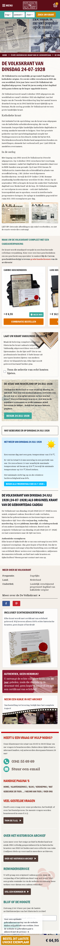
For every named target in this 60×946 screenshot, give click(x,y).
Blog (31, 786)
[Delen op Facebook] (6, 603)
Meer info (37, 314)
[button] (15, 213)
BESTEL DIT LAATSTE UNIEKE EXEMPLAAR (15, 940)
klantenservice (16, 744)
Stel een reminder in (15, 891)
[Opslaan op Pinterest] (16, 603)
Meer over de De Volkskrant (19, 595)
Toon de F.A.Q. (11, 820)
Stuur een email (26, 769)
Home (6, 786)
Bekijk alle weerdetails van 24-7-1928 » (25, 483)
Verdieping (41, 786)
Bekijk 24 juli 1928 (17, 416)
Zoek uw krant (46, 14)
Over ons (48, 791)
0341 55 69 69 (23, 761)
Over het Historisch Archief (19, 858)
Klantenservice (19, 786)
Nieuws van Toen (33, 791)
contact (31, 557)
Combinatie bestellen (23, 321)
